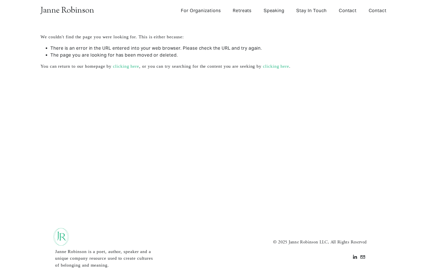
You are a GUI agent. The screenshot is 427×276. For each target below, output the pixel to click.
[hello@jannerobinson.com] (362, 257)
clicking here (126, 66)
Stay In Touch (311, 10)
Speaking (274, 10)
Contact (348, 10)
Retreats (242, 10)
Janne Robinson (67, 10)
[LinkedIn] (354, 257)
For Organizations (201, 10)
